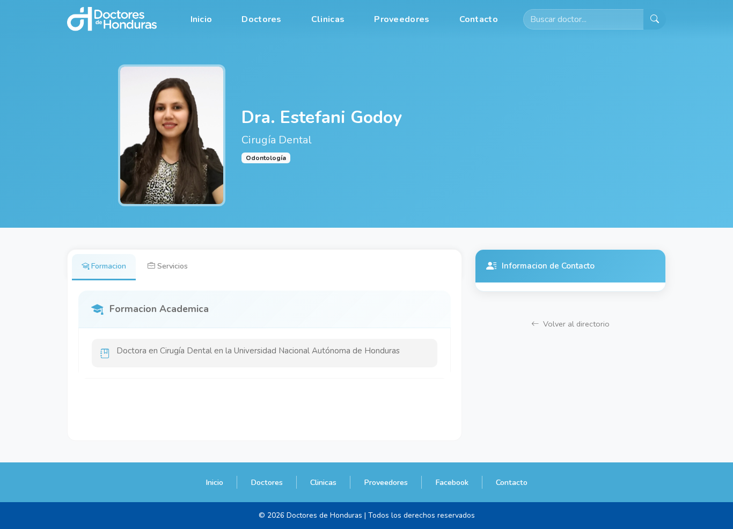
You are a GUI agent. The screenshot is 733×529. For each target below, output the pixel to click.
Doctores (261, 19)
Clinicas (327, 19)
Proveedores (401, 19)
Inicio (201, 19)
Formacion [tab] (108, 265)
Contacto (478, 19)
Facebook (451, 482)
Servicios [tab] (172, 265)
